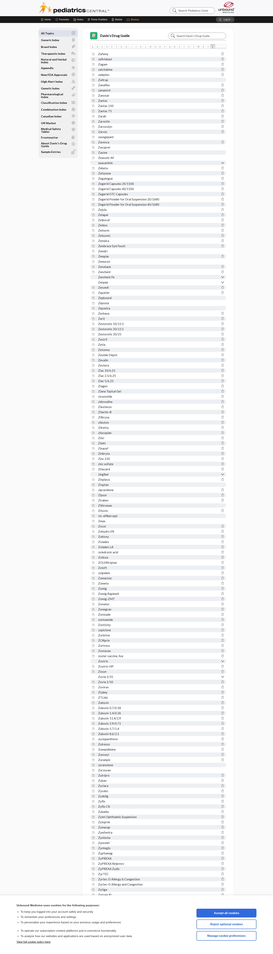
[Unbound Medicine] (226, 7)
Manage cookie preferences (226, 935)
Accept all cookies (226, 913)
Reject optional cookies (226, 924)
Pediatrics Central (88, 8)
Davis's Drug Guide (115, 36)
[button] (133, 19)
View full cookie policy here (34, 941)
